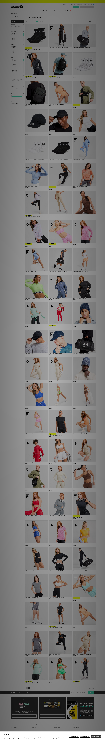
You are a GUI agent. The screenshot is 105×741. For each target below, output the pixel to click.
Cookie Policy (55, 738)
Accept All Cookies (84, 736)
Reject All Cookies (74, 736)
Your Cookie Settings (96, 736)
